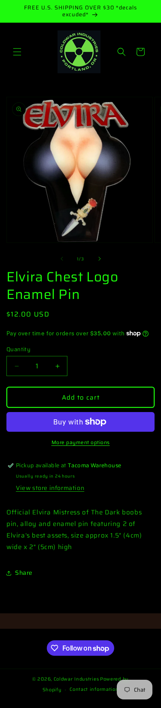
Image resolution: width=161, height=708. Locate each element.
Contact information (94, 689)
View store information (50, 488)
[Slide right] (99, 258)
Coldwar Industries (76, 679)
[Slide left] (61, 258)
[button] (17, 51)
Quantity (18, 349)
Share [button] (24, 572)
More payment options (81, 442)
